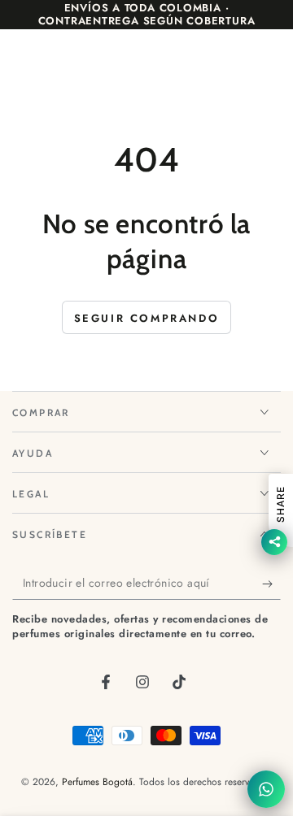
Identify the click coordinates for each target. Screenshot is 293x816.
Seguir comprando (147, 318)
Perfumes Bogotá (97, 782)
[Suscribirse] (271, 583)
